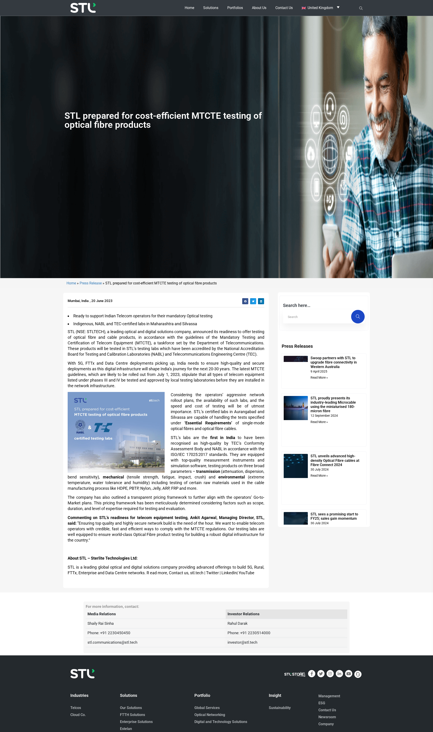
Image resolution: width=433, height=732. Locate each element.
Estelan (126, 729)
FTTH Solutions (132, 715)
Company (326, 724)
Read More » (319, 377)
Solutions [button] (210, 8)
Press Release (91, 283)
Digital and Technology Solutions (220, 722)
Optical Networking (209, 715)
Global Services (207, 708)
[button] (245, 301)
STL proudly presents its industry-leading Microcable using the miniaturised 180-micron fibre (333, 404)
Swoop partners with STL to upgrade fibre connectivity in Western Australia (334, 362)
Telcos (75, 708)
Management (329, 696)
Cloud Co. (78, 715)
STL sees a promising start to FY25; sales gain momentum (334, 516)
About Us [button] (259, 8)
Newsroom (327, 717)
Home (189, 8)
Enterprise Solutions (136, 722)
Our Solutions (131, 708)
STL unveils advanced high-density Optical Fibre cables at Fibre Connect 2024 (335, 460)
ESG (321, 703)
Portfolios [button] (235, 8)
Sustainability (280, 708)
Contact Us (284, 8)
